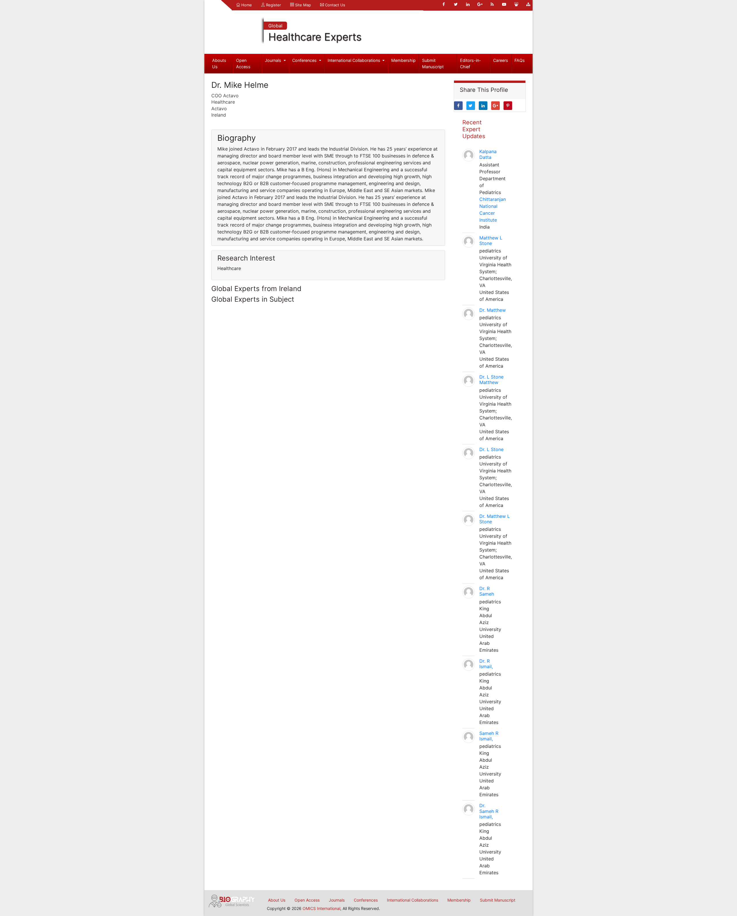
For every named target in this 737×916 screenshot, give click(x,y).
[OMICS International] (232, 900)
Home (246, 5)
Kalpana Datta (488, 154)
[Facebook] (443, 4)
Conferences (305, 60)
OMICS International (321, 908)
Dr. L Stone (491, 449)
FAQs (519, 60)
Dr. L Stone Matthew (491, 379)
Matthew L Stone (490, 240)
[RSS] (492, 4)
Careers (500, 60)
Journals (273, 60)
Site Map (302, 5)
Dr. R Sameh (486, 591)
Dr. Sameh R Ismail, (488, 811)
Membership (403, 60)
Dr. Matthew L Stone (494, 518)
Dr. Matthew (492, 310)
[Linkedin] (468, 4)
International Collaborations (354, 60)
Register (273, 5)
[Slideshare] (516, 4)
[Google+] (480, 4)
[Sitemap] (528, 4)
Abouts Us (219, 63)
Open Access (243, 63)
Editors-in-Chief (470, 63)
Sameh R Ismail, (488, 736)
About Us (276, 900)
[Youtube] (504, 4)
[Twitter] (455, 4)
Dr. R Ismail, (486, 663)
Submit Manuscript (433, 63)
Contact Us (334, 5)
